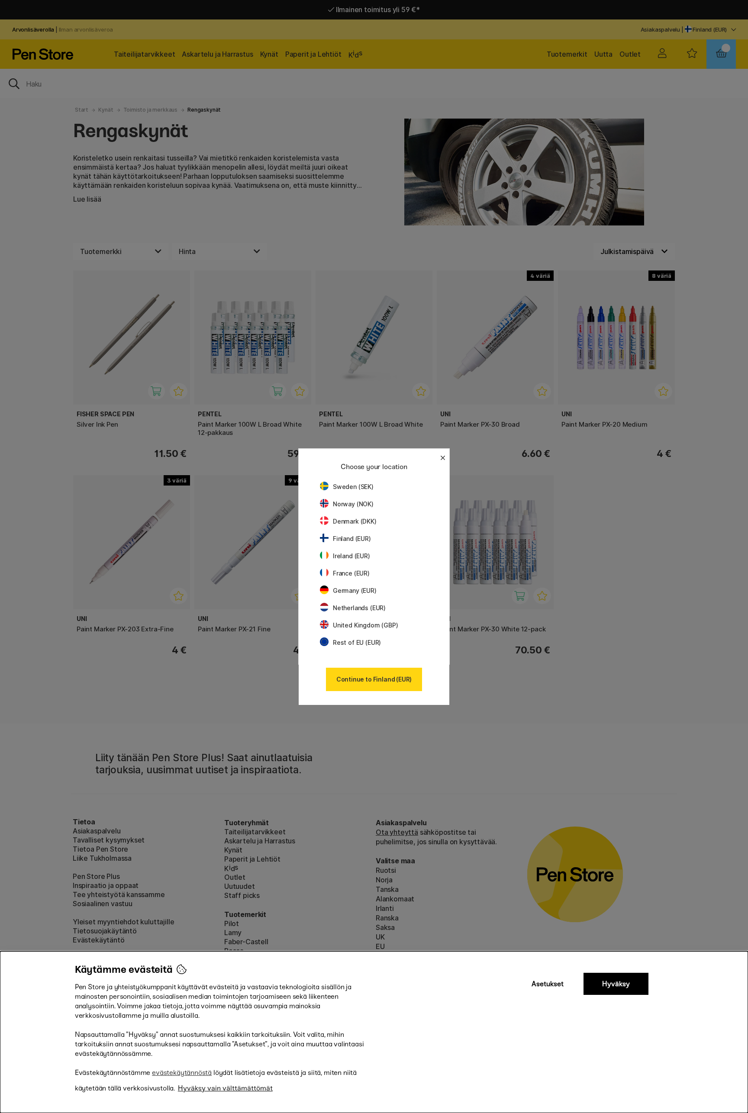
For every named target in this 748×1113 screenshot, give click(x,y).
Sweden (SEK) (353, 486)
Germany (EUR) (355, 590)
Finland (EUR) (352, 538)
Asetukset (548, 984)
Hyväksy (616, 984)
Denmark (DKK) (355, 521)
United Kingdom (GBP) (365, 625)
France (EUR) (351, 573)
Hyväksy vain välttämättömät (225, 1088)
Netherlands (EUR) (359, 607)
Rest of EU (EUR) (357, 642)
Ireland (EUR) (351, 556)
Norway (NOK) (353, 504)
